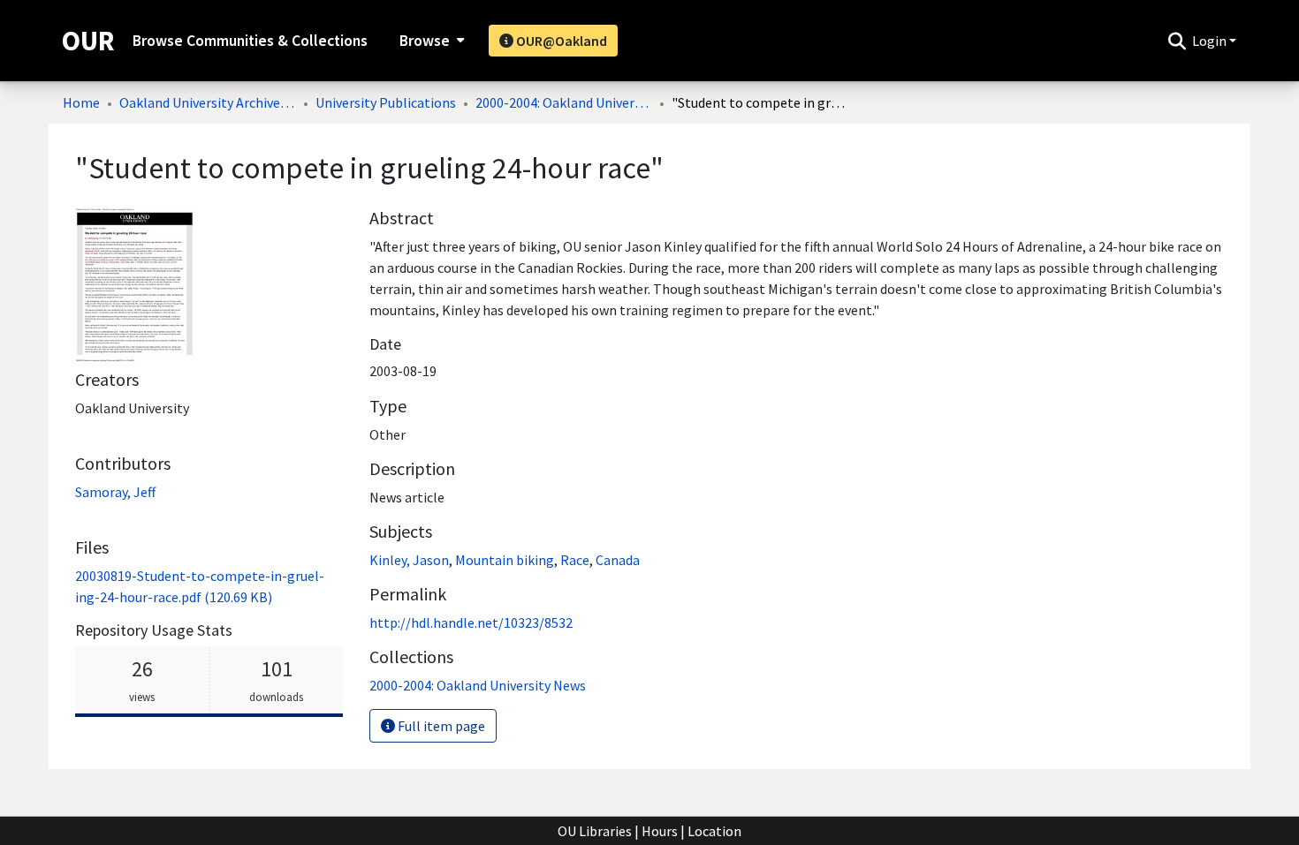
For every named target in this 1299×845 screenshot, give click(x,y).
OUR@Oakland (560, 40)
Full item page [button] (440, 726)
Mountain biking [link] (504, 560)
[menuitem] (430, 41)
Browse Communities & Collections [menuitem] (250, 40)
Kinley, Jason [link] (409, 560)
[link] (477, 685)
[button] (1177, 40)
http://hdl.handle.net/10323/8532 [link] (471, 622)
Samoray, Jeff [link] (115, 492)
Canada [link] (618, 560)
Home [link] (81, 102)
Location (714, 831)
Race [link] (574, 560)
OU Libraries (595, 831)
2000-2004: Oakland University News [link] (563, 102)
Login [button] (1210, 40)
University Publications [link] (385, 102)
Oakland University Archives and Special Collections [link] (207, 102)
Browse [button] (424, 40)
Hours (660, 831)
